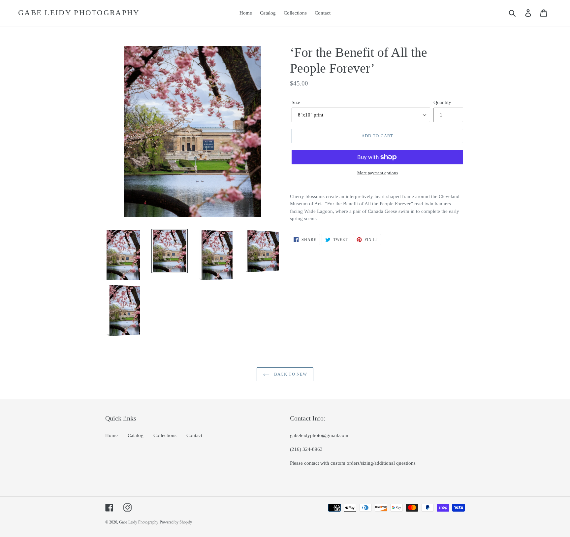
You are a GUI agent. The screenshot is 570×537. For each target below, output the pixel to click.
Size (296, 102)
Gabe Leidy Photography (79, 13)
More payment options (377, 172)
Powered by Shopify (176, 522)
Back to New (290, 374)
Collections (164, 435)
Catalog (135, 435)
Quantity (442, 102)
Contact (194, 435)
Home (111, 435)
